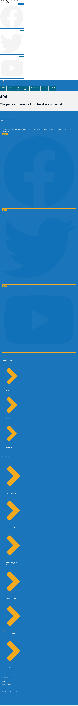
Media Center (26, 88)
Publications (34, 88)
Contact (52, 88)
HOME (3, 88)
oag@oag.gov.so (5, 2)
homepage (3, 110)
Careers (44, 88)
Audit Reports (18, 88)
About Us (10, 88)
